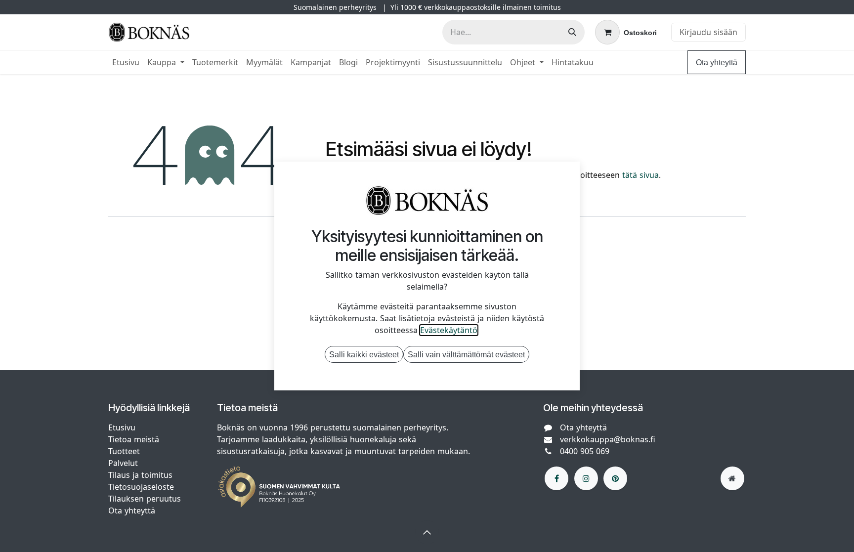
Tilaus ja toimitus (140, 475)
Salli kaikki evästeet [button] (364, 354)
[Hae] (572, 32)
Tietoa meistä (133, 439)
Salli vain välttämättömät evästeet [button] (466, 354)
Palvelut (123, 463)
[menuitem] (125, 62)
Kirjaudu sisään (708, 32)
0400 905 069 (584, 451)
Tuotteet (124, 451)
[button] (427, 532)
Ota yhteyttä (716, 62)
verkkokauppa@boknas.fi (607, 439)
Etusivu (121, 427)
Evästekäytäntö (448, 330)
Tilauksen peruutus (144, 499)
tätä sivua (640, 175)
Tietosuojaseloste (142, 487)
